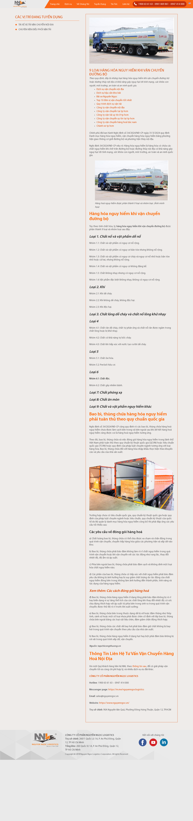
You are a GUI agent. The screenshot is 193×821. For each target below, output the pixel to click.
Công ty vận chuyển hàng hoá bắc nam (116, 122)
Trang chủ (55, 4)
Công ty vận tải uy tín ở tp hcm (112, 115)
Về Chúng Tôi (83, 4)
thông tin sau (139, 666)
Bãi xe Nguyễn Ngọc (106, 96)
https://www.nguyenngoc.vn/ (114, 703)
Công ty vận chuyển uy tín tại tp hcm (115, 118)
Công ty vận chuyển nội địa (110, 107)
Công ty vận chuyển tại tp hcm (112, 111)
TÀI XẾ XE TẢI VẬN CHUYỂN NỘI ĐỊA (36, 25)
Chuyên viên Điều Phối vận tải (35, 29)
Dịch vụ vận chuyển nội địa (110, 89)
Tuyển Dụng (100, 4)
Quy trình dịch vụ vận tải (109, 104)
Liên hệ (126, 4)
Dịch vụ (68, 4)
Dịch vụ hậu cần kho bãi (108, 93)
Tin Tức (114, 4)
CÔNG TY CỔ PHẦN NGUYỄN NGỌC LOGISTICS (113, 676)
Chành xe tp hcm (105, 126)
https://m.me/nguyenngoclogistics (126, 689)
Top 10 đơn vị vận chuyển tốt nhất (114, 100)
